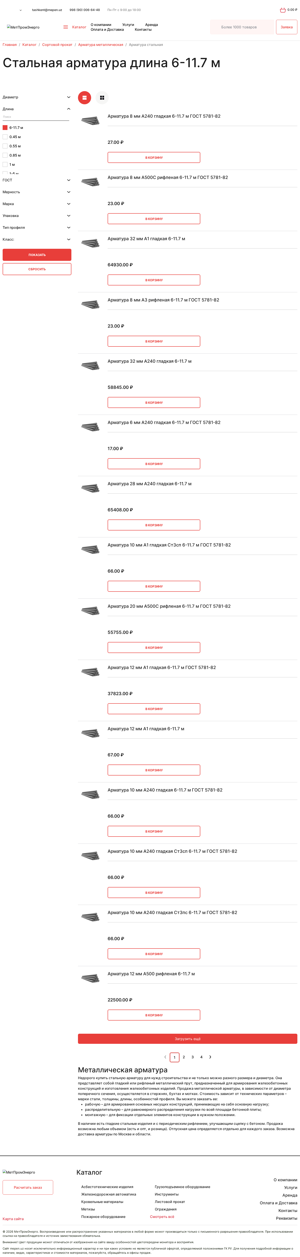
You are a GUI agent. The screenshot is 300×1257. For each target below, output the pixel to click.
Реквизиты (286, 1218)
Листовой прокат (170, 1201)
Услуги (128, 24)
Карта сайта (13, 1219)
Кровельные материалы (102, 1201)
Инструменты (167, 1194)
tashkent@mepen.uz (47, 10)
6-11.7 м (16, 127)
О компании (101, 24)
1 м (12, 164)
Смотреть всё (162, 1216)
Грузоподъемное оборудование (182, 1187)
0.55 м (15, 146)
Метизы (88, 1209)
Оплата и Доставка (107, 29)
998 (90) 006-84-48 (85, 10)
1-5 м (13, 173)
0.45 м (15, 137)
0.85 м (15, 155)
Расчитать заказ (28, 1187)
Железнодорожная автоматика (108, 1194)
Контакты (143, 29)
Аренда (151, 24)
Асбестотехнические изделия (107, 1187)
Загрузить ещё (188, 1039)
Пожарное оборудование (103, 1216)
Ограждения (166, 1209)
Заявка (287, 27)
